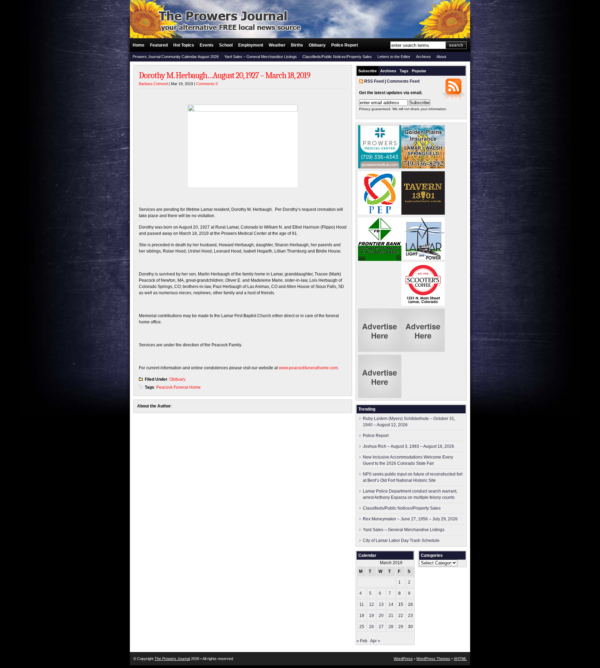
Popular (419, 71)
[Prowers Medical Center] (379, 167)
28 (391, 626)
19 (371, 615)
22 (400, 615)
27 (381, 626)
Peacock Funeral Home (178, 387)
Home (138, 45)
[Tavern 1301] (423, 213)
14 (391, 604)
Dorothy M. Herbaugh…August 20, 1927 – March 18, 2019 (224, 75)
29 (400, 626)
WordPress (403, 659)
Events (207, 45)
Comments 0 (207, 84)
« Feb (362, 640)
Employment (250, 45)
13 (381, 604)
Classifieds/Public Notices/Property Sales (337, 57)
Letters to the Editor (393, 57)
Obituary (317, 45)
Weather (277, 45)
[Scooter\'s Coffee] (423, 304)
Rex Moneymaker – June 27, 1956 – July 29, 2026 (410, 519)
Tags (404, 71)
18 (361, 615)
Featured (159, 45)
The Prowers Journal (172, 659)
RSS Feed (374, 81)
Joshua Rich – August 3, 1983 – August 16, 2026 (408, 446)
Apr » (375, 640)
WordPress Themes (433, 659)
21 (391, 615)
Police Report (344, 45)
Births (297, 45)
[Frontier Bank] (379, 259)
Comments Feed (403, 81)
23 (410, 615)
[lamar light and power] (423, 258)
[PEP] (379, 213)
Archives (423, 57)
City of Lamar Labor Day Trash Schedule (401, 540)
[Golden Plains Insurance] (423, 167)
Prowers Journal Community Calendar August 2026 (176, 57)
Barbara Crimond (153, 84)
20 (381, 615)
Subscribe (367, 71)
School (226, 45)
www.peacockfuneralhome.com (308, 367)
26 (371, 626)
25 (361, 626)
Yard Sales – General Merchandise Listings (260, 57)
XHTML (460, 659)
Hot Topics (183, 45)
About (441, 57)
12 (371, 604)
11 (361, 604)
